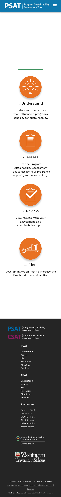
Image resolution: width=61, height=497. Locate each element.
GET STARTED (30, 65)
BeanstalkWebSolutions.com (40, 493)
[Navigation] (55, 6)
